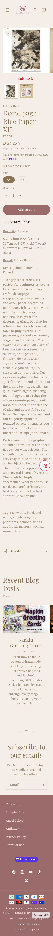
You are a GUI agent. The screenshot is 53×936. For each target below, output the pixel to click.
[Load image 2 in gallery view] (26, 91)
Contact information (28, 924)
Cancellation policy (28, 929)
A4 (9, 179)
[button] (7, 10)
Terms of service (17, 918)
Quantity (8, 188)
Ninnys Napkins (25, 908)
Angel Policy (14, 820)
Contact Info (14, 804)
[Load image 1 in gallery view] (11, 91)
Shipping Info (15, 812)
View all (8, 596)
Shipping (8, 148)
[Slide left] (19, 731)
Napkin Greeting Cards (26, 642)
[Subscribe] (43, 785)
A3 (24, 180)
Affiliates (12, 828)
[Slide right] (34, 731)
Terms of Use (15, 845)
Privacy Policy (16, 837)
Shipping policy (39, 918)
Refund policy (23, 913)
